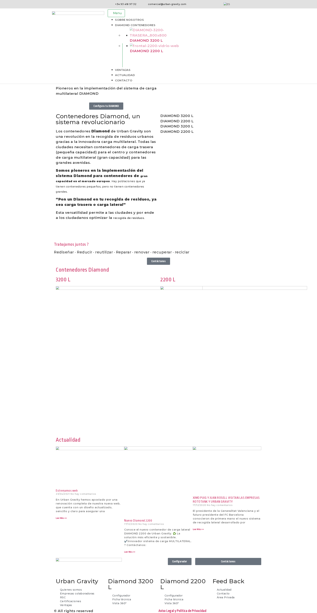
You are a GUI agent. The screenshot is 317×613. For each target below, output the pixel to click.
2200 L (167, 279)
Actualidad (68, 440)
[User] (264, 4)
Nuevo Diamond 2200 (138, 520)
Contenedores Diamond (82, 270)
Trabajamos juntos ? (71, 244)
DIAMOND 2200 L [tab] (177, 121)
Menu (117, 13)
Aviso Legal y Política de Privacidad (182, 611)
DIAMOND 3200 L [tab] (176, 116)
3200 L (63, 279)
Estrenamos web (67, 490)
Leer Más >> (61, 518)
